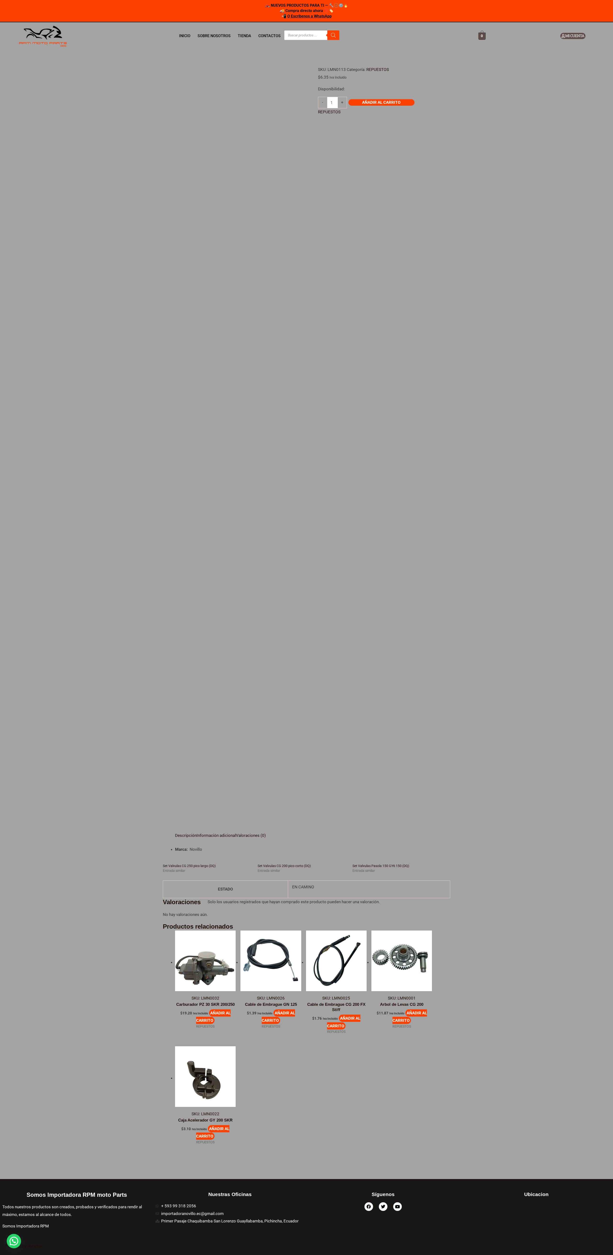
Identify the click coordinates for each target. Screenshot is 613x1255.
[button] (14, 1241)
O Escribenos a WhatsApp (309, 16)
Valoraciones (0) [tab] (251, 835)
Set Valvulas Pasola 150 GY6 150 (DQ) (380, 866)
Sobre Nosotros (214, 36)
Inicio (184, 36)
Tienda (244, 36)
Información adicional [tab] (216, 835)
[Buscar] (333, 35)
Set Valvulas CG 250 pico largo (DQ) (189, 866)
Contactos (269, 36)
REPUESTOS (377, 69)
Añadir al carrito (381, 102)
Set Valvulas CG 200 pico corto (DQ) (284, 866)
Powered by (24, 1246)
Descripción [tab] (186, 835)
